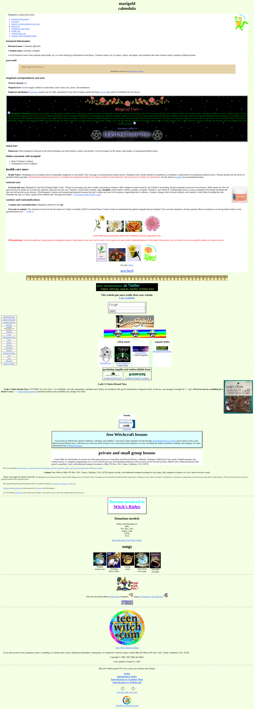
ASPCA (30, 211)
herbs (130, 265)
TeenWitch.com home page (127, 706)
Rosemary (34, 92)
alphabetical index (127, 676)
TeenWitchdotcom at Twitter (164, 441)
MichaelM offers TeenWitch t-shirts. (127, 540)
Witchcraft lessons (74, 445)
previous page (123, 692)
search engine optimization (79, 468)
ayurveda (55, 484)
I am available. (127, 297)
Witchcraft (9, 361)
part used (15, 21)
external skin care (18, 33)
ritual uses (15, 26)
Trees (9, 358)
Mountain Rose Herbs (135, 71)
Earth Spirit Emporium (26, 391)
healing (179, 177)
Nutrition (6, 488)
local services (22, 468)
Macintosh (115, 597)
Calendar (9, 327)
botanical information (20, 19)
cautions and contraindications (24, 36)
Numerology (9, 348)
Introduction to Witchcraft (127, 682)
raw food (53, 468)
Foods (9, 334)
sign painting (98, 468)
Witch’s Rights (127, 506)
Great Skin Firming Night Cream (87, 194)
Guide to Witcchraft (9, 319)
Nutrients (9, 350)
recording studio (63, 468)
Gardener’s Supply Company (137, 378)
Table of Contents (9, 363)
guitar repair (32, 468)
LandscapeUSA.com (113, 378)
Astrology (9, 325)
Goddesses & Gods (9, 337)
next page (133, 692)
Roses (103, 92)
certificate (18, 493)
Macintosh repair (43, 468)
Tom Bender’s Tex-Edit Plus (151, 597)
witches (39, 488)
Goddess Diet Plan (9, 322)
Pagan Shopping (122, 363)
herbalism (16, 488)
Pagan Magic (140, 353)
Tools (9, 355)
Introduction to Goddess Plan (127, 679)
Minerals (9, 345)
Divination (9, 332)
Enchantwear (105, 363)
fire (25, 83)
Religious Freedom (9, 353)
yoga (74, 484)
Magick (9, 342)
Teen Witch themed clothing (127, 648)
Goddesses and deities (20, 29)
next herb (127, 270)
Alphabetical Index (9, 317)
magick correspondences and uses (25, 24)
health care (15, 31)
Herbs (9, 340)
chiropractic (64, 484)
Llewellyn (127, 429)
